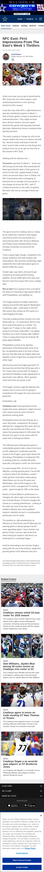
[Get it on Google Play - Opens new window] (30, 809)
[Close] (41, 815)
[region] (22, 842)
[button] (22, 209)
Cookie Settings (22, 853)
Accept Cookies (22, 867)
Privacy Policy (10, 848)
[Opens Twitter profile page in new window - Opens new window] (12, 59)
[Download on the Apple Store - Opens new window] (13, 808)
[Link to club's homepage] (5, 18)
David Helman (16, 54)
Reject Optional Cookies (22, 860)
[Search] (36, 19)
